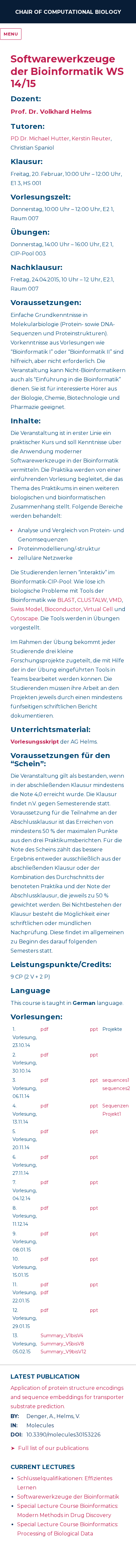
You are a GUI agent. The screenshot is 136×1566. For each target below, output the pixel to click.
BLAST (66, 600)
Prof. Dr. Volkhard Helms (51, 111)
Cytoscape (24, 618)
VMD (115, 600)
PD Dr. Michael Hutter (40, 138)
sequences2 (116, 1088)
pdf (44, 1029)
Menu (11, 33)
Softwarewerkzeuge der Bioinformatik (68, 1497)
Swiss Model (26, 609)
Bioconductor (63, 609)
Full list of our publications (53, 1448)
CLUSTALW (92, 600)
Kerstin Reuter (91, 138)
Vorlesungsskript (35, 742)
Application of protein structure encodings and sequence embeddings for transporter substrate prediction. (67, 1397)
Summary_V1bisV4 (62, 1336)
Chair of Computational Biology (68, 12)
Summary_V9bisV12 (63, 1352)
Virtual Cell (98, 609)
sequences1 (115, 1080)
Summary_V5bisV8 (62, 1344)
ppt (94, 1029)
